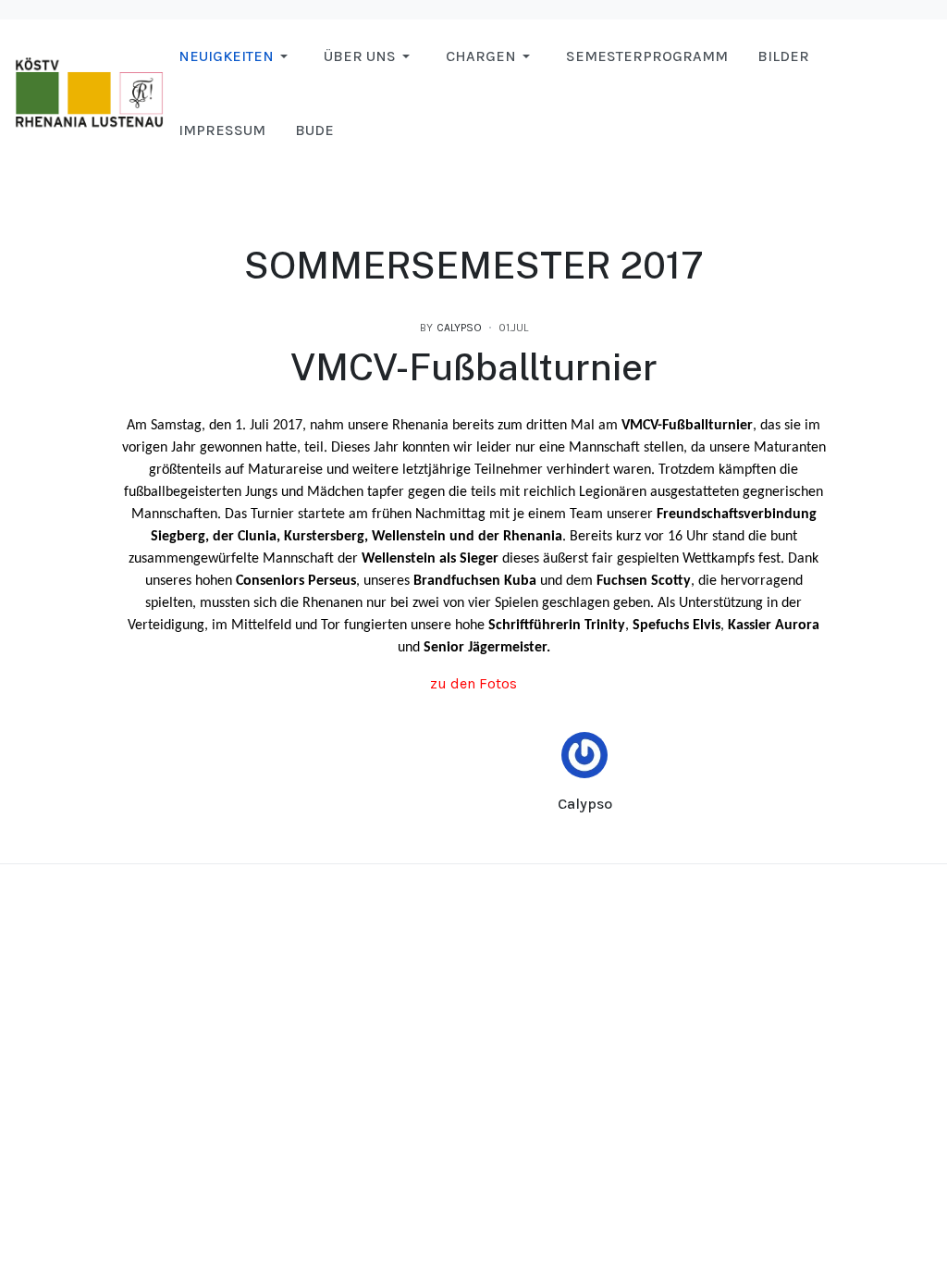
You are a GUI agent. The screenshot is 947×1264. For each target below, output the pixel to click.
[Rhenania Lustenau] (89, 92)
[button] (236, 56)
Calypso (585, 803)
